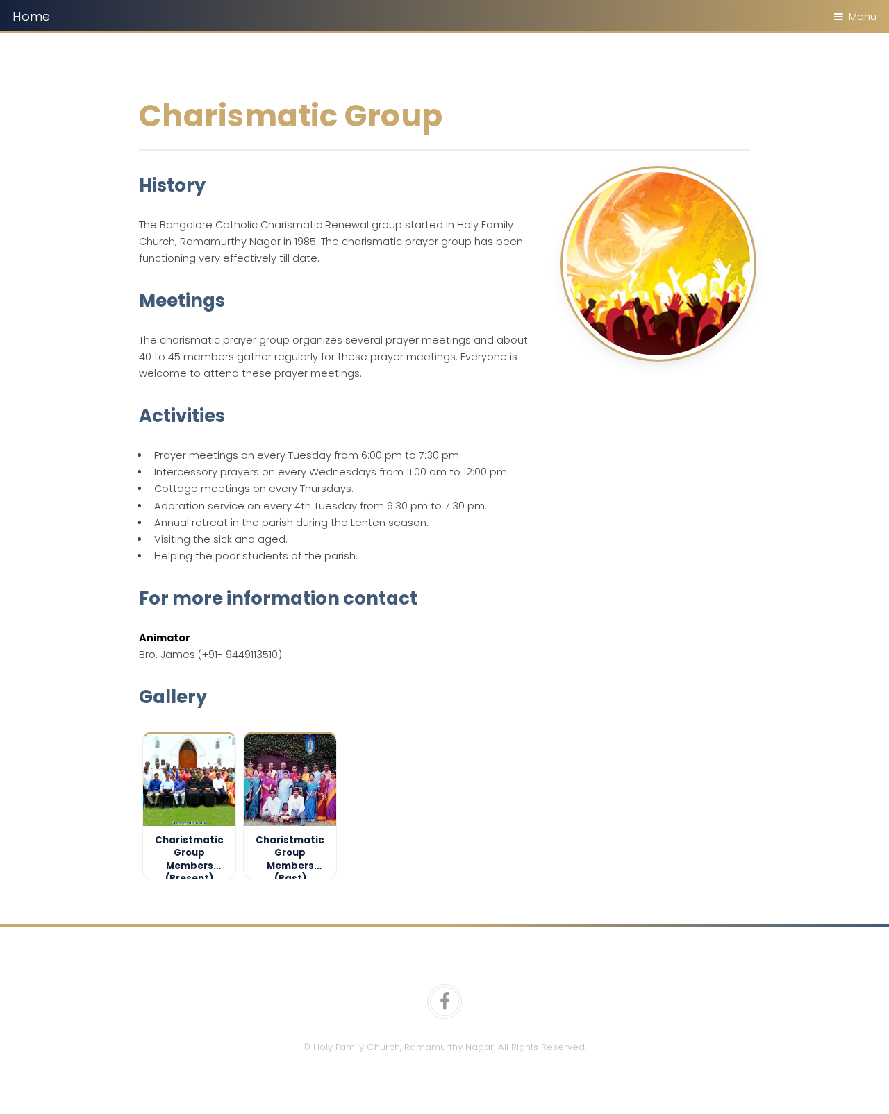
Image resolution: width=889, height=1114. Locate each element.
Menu (862, 17)
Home (31, 16)
